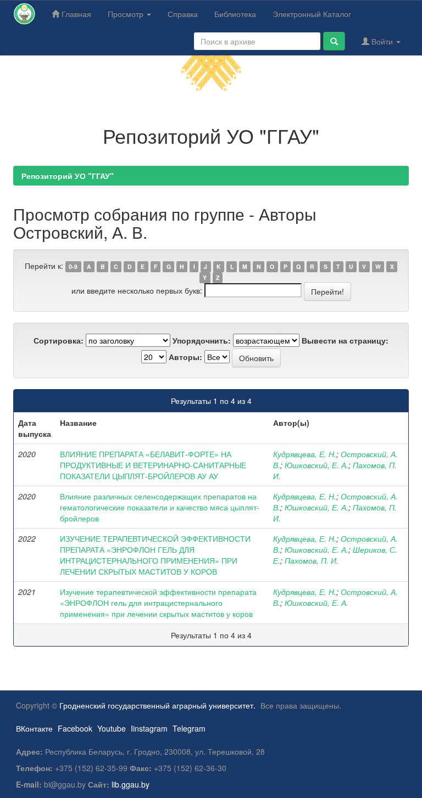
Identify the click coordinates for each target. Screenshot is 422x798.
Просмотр (127, 13)
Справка (183, 13)
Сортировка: (59, 340)
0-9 (73, 266)
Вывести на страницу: (345, 340)
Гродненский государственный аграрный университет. (157, 705)
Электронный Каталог (312, 13)
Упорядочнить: (202, 340)
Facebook (75, 728)
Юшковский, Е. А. (316, 464)
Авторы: (185, 356)
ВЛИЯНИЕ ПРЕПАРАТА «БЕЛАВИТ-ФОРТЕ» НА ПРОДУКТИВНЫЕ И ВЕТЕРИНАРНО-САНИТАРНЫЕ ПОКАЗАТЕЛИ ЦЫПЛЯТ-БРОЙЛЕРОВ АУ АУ (153, 464)
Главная (75, 13)
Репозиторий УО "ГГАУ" (67, 175)
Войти (382, 41)
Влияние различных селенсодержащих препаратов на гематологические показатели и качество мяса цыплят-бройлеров (159, 507)
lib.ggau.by (130, 784)
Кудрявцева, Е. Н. (304, 453)
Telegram (189, 728)
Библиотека (235, 13)
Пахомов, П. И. (311, 560)
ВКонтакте (34, 728)
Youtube (111, 728)
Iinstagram (149, 728)
